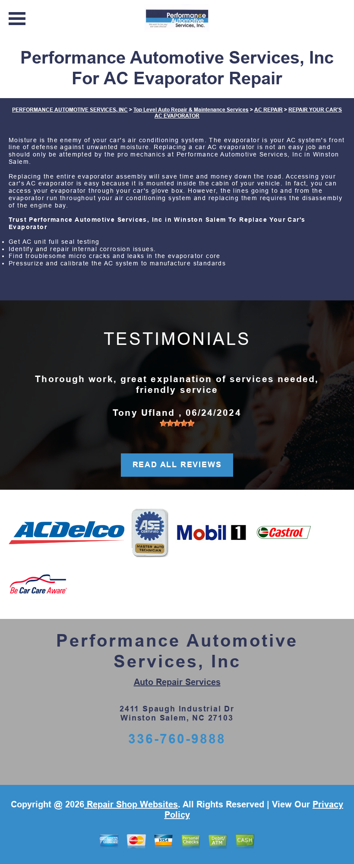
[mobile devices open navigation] (17, 18)
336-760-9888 (177, 739)
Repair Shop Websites (131, 804)
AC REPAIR (268, 110)
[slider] (177, 423)
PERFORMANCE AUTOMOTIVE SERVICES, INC (70, 110)
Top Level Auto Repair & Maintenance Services (191, 110)
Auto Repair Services (177, 682)
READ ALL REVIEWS (177, 464)
